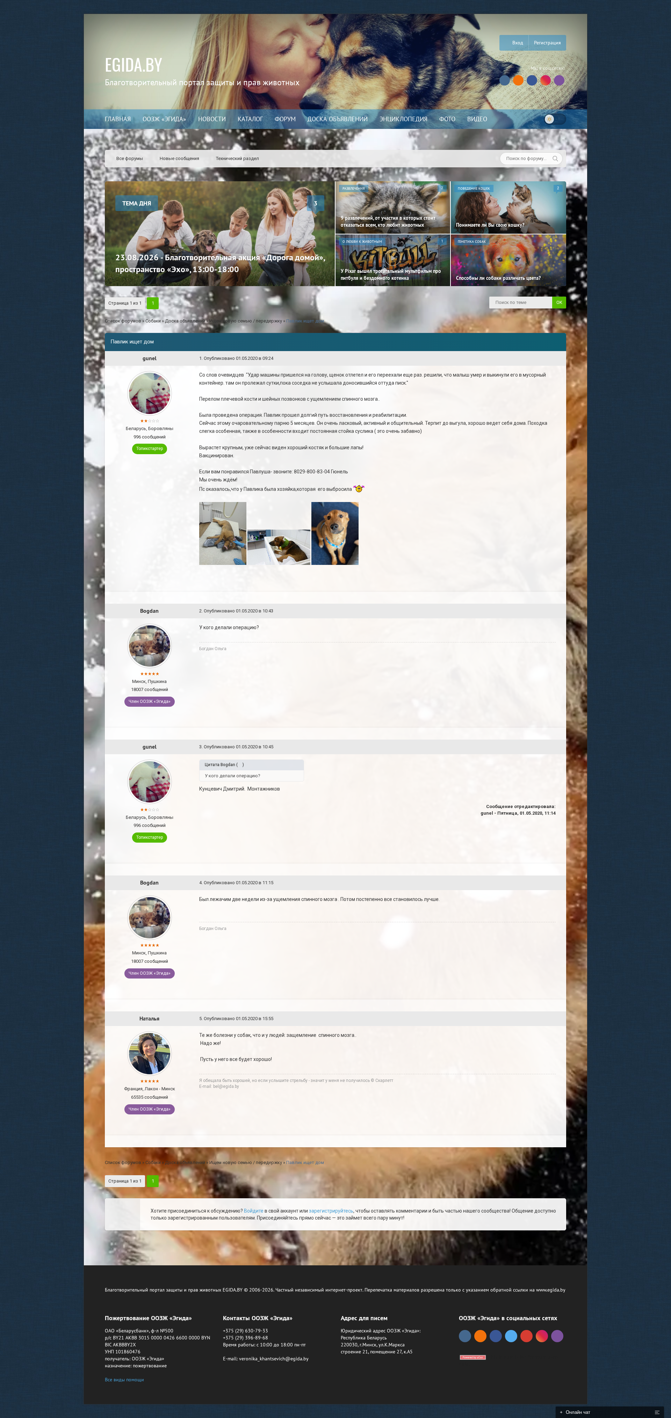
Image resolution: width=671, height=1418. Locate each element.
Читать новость (335, 784)
